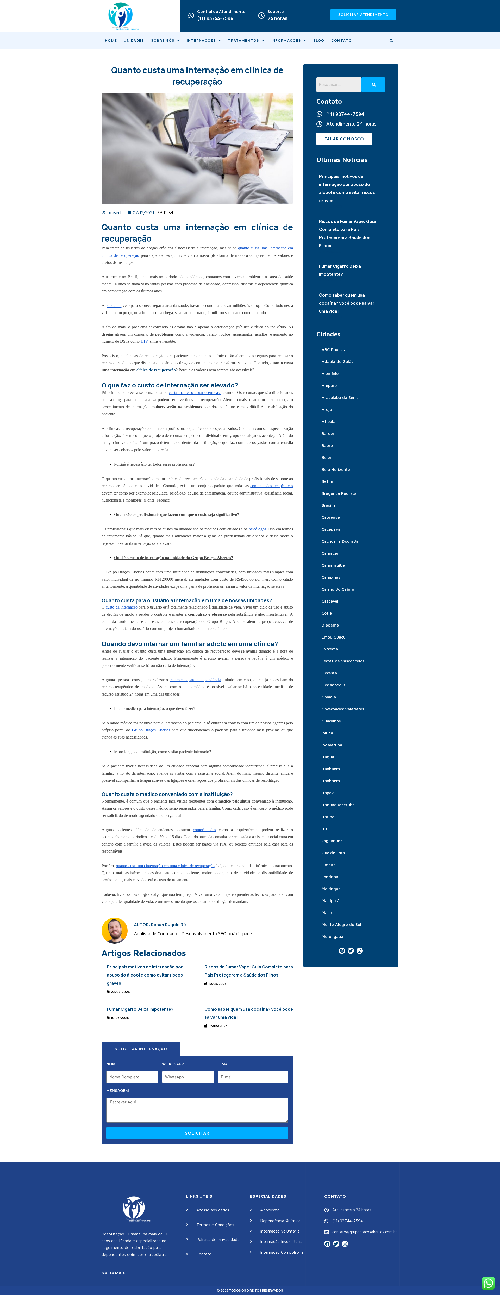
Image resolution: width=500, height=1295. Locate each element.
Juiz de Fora (333, 852)
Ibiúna (327, 732)
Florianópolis (333, 685)
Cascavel (330, 601)
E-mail (224, 1064)
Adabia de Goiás (337, 361)
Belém (328, 457)
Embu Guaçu (334, 637)
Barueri (328, 433)
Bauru (327, 445)
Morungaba (332, 936)
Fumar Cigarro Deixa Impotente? (140, 1009)
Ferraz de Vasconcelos (343, 661)
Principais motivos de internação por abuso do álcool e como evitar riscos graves (145, 975)
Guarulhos (331, 720)
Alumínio (330, 373)
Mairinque (331, 888)
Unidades (134, 40)
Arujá (327, 409)
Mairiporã (331, 900)
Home (111, 40)
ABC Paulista (334, 349)
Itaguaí (328, 756)
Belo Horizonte (336, 469)
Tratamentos (243, 40)
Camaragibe (333, 565)
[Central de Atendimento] (191, 15)
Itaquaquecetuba (338, 804)
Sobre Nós (163, 40)
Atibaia (328, 421)
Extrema (330, 649)
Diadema (330, 625)
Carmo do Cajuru (338, 589)
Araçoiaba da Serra (340, 397)
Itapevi (328, 792)
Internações (201, 40)
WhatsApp (173, 1064)
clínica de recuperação (156, 370)
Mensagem (117, 1090)
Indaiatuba (332, 744)
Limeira (329, 864)
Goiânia (329, 697)
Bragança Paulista (339, 493)
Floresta (329, 673)
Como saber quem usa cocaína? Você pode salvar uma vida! (346, 303)
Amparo (329, 385)
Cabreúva (331, 517)
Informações (286, 40)
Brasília (329, 505)
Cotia (327, 613)
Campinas (331, 577)
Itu (324, 828)
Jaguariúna (332, 840)
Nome (112, 1064)
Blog (318, 40)
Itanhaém (331, 768)
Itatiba (328, 816)
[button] (165, 40)
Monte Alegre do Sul (341, 924)
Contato (341, 40)
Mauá (327, 912)
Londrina (330, 876)
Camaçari (331, 553)
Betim (327, 481)
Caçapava (331, 529)
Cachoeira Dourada (340, 541)
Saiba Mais (114, 1272)
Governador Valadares (343, 708)
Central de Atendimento (221, 11)
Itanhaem (331, 780)
